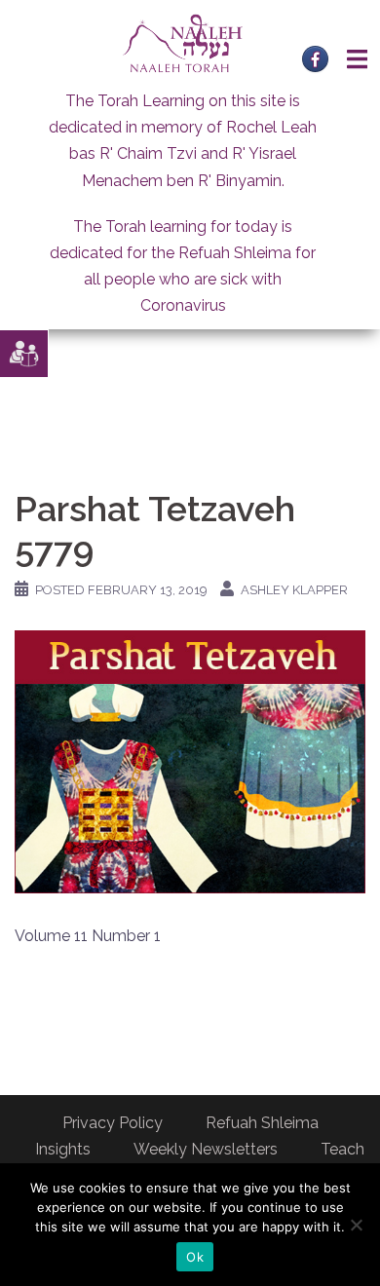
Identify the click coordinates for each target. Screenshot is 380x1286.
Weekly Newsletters (205, 1149)
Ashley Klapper (294, 590)
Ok (195, 1257)
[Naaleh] (183, 42)
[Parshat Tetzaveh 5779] (190, 760)
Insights (63, 1149)
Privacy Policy (112, 1123)
